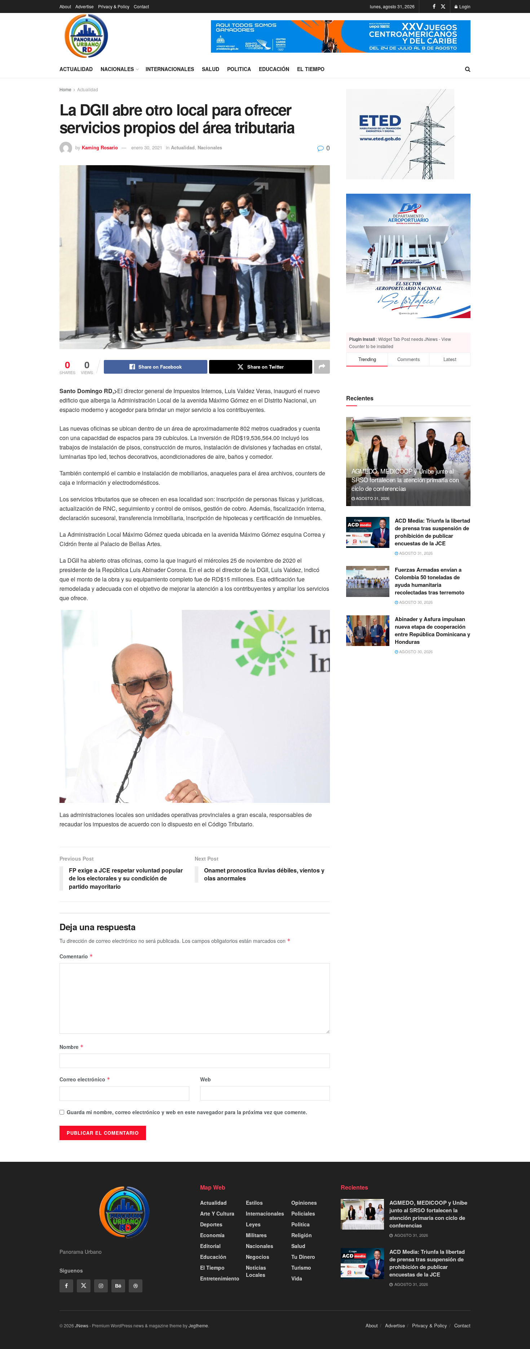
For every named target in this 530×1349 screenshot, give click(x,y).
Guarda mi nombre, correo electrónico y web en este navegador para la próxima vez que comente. (187, 1112)
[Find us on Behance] (118, 1285)
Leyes (253, 1224)
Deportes (211, 1224)
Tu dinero (303, 1256)
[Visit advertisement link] (341, 36)
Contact (141, 6)
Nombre (71, 1046)
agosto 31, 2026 (372, 498)
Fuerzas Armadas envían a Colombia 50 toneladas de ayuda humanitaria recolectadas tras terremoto (429, 581)
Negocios (257, 1256)
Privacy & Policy (113, 6)
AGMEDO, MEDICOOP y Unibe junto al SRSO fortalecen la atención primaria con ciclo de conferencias (405, 479)
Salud (210, 68)
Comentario (76, 956)
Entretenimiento (219, 1278)
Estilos (254, 1202)
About (65, 6)
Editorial (210, 1245)
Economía (212, 1235)
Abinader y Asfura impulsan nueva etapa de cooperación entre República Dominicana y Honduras (432, 630)
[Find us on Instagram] (101, 1285)
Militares (256, 1235)
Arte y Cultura (217, 1213)
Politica (239, 68)
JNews (81, 1325)
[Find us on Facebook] (434, 6)
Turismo (301, 1267)
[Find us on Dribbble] (135, 1285)
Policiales (303, 1213)
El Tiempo (310, 68)
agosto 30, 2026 (415, 602)
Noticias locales (256, 1271)
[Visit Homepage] (86, 36)
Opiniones (304, 1202)
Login (464, 6)
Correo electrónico (84, 1079)
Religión (301, 1235)
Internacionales (170, 68)
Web (205, 1079)
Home (65, 89)
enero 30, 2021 (146, 147)
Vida (296, 1278)
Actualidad (76, 68)
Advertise (84, 6)
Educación (274, 68)
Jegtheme (198, 1325)
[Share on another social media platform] (322, 367)
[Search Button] (468, 69)
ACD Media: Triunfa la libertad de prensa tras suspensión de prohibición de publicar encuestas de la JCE (432, 532)
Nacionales (117, 68)
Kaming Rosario (100, 147)
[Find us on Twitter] (443, 6)
